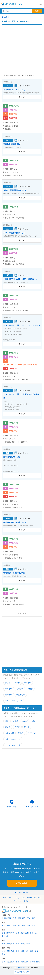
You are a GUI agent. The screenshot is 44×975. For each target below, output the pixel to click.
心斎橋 (15, 721)
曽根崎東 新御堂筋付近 (14, 573)
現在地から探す (23, 972)
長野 (31, 933)
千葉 (19, 925)
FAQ (17, 898)
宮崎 (27, 962)
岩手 (24, 918)
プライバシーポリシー (22, 901)
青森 (10, 918)
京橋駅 (30, 689)
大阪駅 (7, 683)
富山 (3, 936)
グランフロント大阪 (13, 745)
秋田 (14, 918)
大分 (22, 962)
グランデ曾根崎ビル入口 (14, 233)
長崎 (13, 962)
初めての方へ (8, 898)
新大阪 (7, 727)
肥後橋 (26, 727)
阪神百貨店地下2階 (11, 457)
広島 (8, 951)
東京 (3, 925)
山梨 (27, 933)
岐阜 (8, 933)
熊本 (17, 962)
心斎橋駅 (19, 689)
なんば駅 (8, 689)
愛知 (3, 933)
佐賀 (8, 962)
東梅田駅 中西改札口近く (14, 90)
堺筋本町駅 (20, 695)
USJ (33, 721)
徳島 (31, 951)
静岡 (13, 933)
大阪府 (6, 17)
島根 (17, 951)
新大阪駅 (8, 695)
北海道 (4, 918)
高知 (3, 954)
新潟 (22, 933)
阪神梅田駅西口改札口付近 (15, 522)
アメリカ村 (32, 733)
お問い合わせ (22, 883)
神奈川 (9, 925)
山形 (19, 918)
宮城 (28, 918)
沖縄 (38, 962)
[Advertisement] (22, 48)
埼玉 (14, 925)
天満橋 (20, 733)
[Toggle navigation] (40, 4)
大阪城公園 (9, 733)
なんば (25, 721)
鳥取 (13, 951)
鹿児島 (32, 962)
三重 (17, 933)
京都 (13, 944)
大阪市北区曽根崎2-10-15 (14, 190)
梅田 (7, 721)
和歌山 (27, 944)
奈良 (22, 944)
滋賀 (17, 944)
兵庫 (8, 944)
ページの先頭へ (23, 892)
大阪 (3, 944)
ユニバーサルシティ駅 (13, 701)
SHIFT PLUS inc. (19, 968)
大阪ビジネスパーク (13, 739)
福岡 (3, 962)
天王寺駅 (27, 683)
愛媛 (36, 951)
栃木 (24, 925)
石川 (36, 933)
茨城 (28, 925)
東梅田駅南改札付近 (12, 144)
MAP (23, 97)
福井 (8, 936)
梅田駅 (17, 683)
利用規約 (37, 898)
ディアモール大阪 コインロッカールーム (21, 325)
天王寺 (17, 727)
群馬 (33, 925)
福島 (33, 918)
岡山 (3, 951)
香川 (27, 951)
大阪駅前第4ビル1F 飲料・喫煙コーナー (21, 279)
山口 (22, 951)
